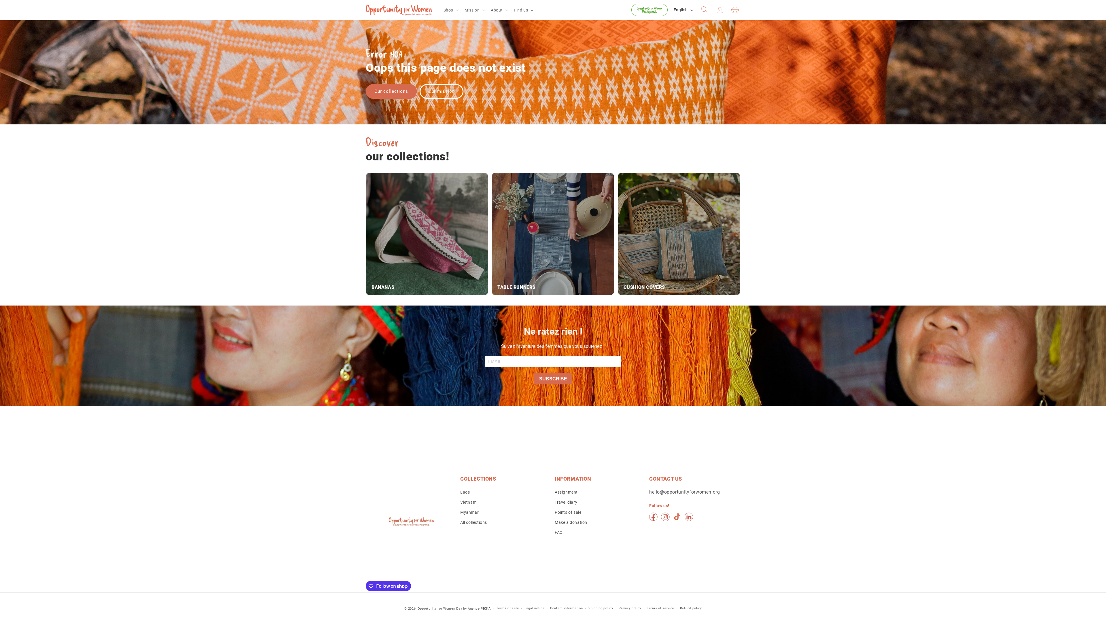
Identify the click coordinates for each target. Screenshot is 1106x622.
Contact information (566, 608)
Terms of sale (507, 608)
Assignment (566, 492)
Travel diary (566, 502)
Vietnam (468, 502)
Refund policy (691, 608)
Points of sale (568, 512)
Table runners (516, 287)
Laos (465, 492)
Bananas (383, 287)
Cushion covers (644, 287)
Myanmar (469, 512)
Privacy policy (630, 608)
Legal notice (534, 608)
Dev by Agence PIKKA (473, 608)
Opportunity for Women (436, 608)
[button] (450, 10)
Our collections (391, 91)
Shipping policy (600, 608)
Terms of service (660, 608)
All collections (473, 522)
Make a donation (571, 522)
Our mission (441, 91)
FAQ (559, 532)
